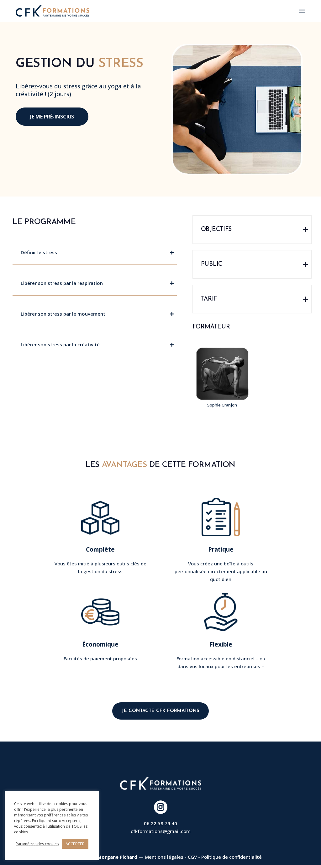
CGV (192, 857)
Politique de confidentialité (231, 857)
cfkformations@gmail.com (161, 831)
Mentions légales (164, 857)
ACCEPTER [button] (75, 844)
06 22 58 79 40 (160, 823)
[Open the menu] (302, 11)
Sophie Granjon (222, 405)
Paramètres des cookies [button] (37, 844)
